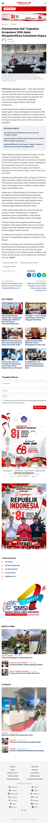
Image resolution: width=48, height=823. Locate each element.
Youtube (36, 804)
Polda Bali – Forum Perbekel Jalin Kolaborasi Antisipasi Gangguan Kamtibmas (35, 318)
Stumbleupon (14, 794)
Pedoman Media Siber (35, 779)
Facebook (14, 787)
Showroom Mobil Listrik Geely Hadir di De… (18, 735)
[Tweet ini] (34, 275)
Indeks (12, 767)
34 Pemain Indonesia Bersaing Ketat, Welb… (25, 742)
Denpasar (12, 663)
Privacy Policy (12, 773)
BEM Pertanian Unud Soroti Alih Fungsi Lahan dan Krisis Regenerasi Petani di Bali (12, 343)
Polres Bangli (10, 573)
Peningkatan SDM (9, 266)
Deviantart (14, 800)
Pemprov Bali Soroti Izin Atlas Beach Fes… (25, 673)
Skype (14, 804)
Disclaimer (35, 773)
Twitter (36, 787)
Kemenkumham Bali (10, 263)
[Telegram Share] (39, 275)
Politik (19, 663)
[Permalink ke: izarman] (4, 40)
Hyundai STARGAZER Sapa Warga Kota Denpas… (27, 751)
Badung (4, 655)
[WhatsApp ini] (44, 275)
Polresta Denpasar (12, 565)
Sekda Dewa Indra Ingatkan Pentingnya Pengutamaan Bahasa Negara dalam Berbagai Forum (36, 285)
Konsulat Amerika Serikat (29, 263)
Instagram (14, 797)
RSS (25, 810)
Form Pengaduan (12, 779)
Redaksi (35, 770)
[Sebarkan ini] (29, 275)
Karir (13, 770)
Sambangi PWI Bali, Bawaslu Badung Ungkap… (26, 665)
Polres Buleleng (11, 569)
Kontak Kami (35, 776)
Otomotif (5, 733)
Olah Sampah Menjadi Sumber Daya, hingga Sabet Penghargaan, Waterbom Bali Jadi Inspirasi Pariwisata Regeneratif (12, 320)
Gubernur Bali (10, 576)
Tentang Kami (12, 776)
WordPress (36, 794)
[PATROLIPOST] (23, 3)
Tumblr (36, 790)
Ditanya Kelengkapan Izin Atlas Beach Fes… (17, 658)
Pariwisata (18, 671)
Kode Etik (34, 767)
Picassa (14, 807)
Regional (10, 655)
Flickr (36, 807)
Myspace (36, 800)
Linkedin (36, 797)
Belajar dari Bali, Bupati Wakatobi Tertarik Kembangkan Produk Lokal (35, 343)
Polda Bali (9, 562)
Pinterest (14, 790)
